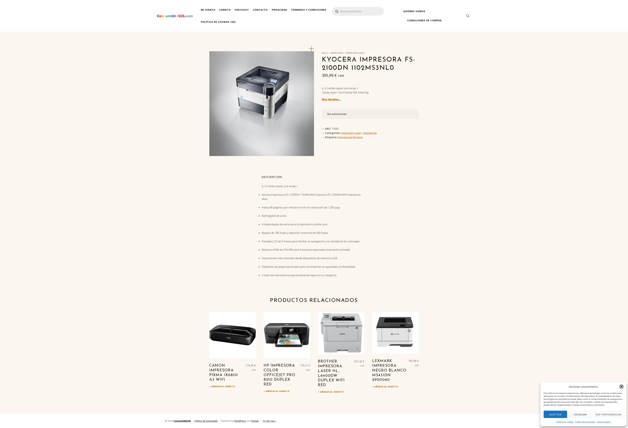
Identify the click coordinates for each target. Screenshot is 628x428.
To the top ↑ (269, 420)
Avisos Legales (604, 421)
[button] (621, 386)
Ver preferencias (608, 414)
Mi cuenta (208, 9)
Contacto (260, 9)
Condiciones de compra (424, 20)
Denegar (580, 414)
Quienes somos (414, 11)
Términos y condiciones (308, 9)
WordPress (240, 420)
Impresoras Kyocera (350, 137)
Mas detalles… (331, 99)
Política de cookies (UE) (218, 21)
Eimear (255, 420)
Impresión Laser (355, 52)
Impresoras (337, 52)
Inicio (325, 52)
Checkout (242, 9)
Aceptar (555, 414)
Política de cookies (565, 421)
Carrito (225, 9)
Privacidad (279, 9)
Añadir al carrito (223, 386)
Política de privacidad (585, 421)
